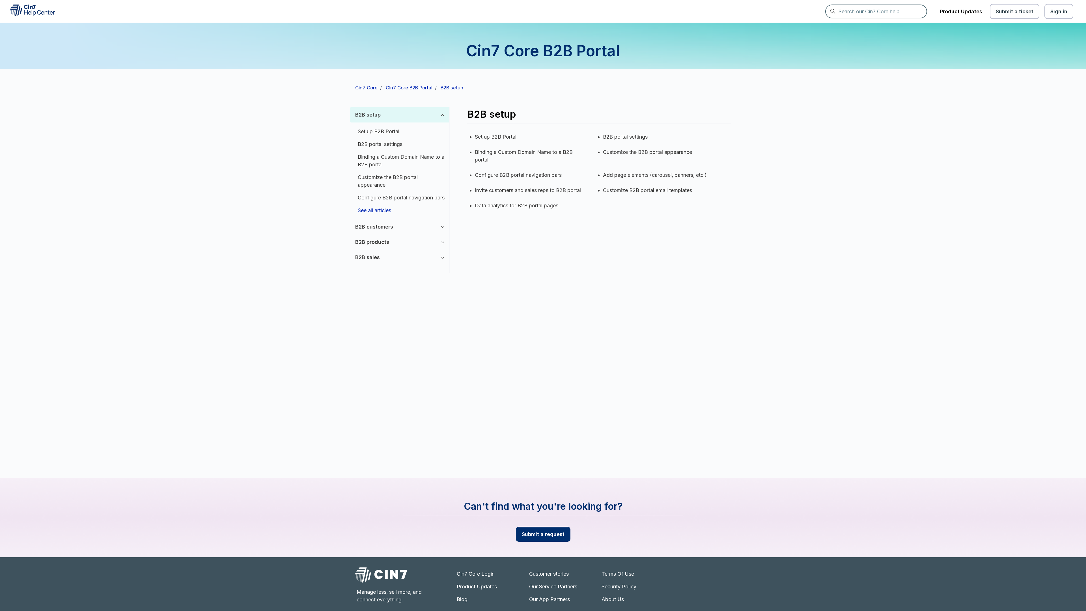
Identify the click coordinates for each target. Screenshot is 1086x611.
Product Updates (961, 11)
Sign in (1058, 11)
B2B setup (452, 88)
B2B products (372, 242)
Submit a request (543, 534)
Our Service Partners (553, 587)
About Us (613, 599)
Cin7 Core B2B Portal (409, 88)
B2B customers (374, 227)
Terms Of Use (618, 574)
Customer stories (549, 574)
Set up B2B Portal (378, 131)
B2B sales (367, 257)
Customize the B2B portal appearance (388, 181)
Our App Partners (549, 599)
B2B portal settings (380, 144)
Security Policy (619, 587)
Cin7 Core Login (476, 574)
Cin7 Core (366, 88)
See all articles (374, 210)
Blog (462, 599)
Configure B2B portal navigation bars (401, 198)
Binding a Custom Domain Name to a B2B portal (401, 160)
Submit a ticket (1014, 11)
